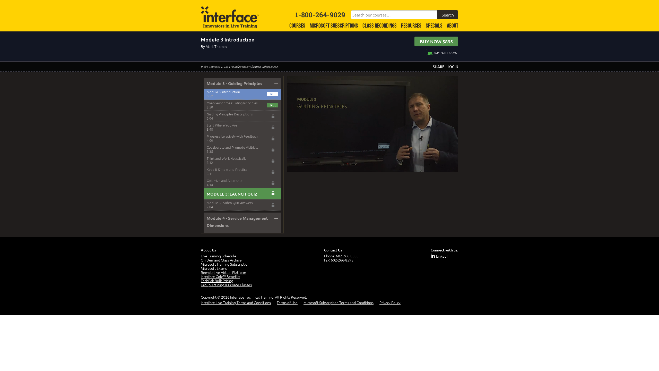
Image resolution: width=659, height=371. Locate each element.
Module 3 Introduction (223, 91)
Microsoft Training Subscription (225, 264)
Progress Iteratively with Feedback (232, 136)
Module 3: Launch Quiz (232, 194)
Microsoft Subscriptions (334, 26)
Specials (434, 26)
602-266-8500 (347, 255)
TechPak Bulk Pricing (217, 280)
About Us (208, 250)
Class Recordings (379, 26)
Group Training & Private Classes (226, 284)
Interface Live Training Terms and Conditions (236, 302)
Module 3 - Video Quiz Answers (230, 202)
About (452, 26)
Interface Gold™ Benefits (220, 276)
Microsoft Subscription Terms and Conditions (339, 302)
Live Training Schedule (218, 255)
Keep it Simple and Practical (227, 169)
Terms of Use (287, 302)
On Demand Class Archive (221, 260)
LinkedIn (442, 256)
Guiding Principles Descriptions (230, 114)
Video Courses (210, 66)
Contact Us (333, 250)
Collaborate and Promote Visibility (232, 147)
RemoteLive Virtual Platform (223, 272)
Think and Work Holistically (226, 158)
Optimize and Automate (224, 180)
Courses (297, 26)
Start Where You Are (222, 125)
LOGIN (453, 66)
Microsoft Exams (214, 268)
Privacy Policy (390, 302)
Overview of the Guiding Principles (232, 102)
